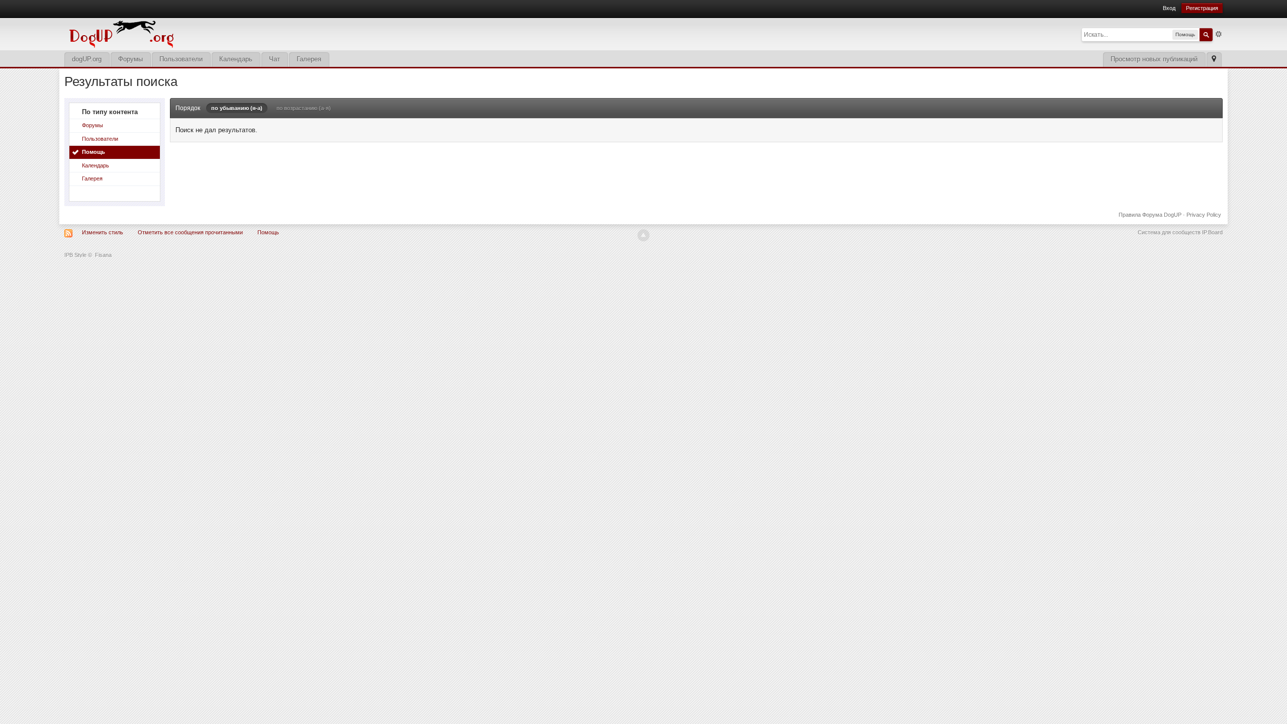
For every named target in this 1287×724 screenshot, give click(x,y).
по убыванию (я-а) (236, 108)
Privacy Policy (1203, 215)
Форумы (130, 59)
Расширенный (1219, 34)
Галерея (309, 59)
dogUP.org (87, 59)
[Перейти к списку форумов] (190, 33)
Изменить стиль (102, 232)
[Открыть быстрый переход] (1214, 59)
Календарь (235, 59)
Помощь (93, 152)
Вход (1169, 8)
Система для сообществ (1169, 232)
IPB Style (75, 255)
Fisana (103, 255)
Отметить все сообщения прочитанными (190, 232)
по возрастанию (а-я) (304, 108)
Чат (274, 59)
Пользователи (181, 59)
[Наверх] (643, 235)
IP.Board (1212, 232)
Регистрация (1202, 8)
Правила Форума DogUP (1150, 215)
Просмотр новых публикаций (1154, 59)
